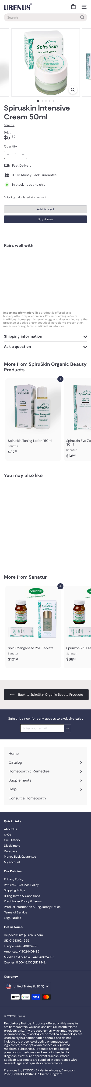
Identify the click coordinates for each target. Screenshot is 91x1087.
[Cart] (73, 6)
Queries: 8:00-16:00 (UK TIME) (25, 962)
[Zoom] (72, 89)
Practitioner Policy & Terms (23, 901)
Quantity (10, 146)
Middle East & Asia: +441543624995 (29, 957)
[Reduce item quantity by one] (8, 155)
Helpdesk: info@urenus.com (23, 935)
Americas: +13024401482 (21, 951)
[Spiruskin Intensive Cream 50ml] (45, 268)
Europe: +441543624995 (21, 946)
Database (10, 851)
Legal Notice (12, 918)
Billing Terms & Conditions (22, 896)
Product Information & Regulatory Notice (32, 907)
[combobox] (45, 17)
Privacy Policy (13, 879)
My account (12, 862)
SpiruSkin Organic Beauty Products (45, 367)
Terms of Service (15, 912)
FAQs (7, 835)
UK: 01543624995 (16, 941)
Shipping (9, 197)
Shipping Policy (14, 890)
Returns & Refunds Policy (21, 885)
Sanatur (38, 577)
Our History (12, 840)
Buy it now (45, 219)
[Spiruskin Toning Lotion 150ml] (33, 417)
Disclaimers (12, 846)
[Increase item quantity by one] (23, 155)
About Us (10, 829)
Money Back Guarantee (20, 857)
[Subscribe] (67, 728)
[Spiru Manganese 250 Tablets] (33, 625)
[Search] (82, 17)
